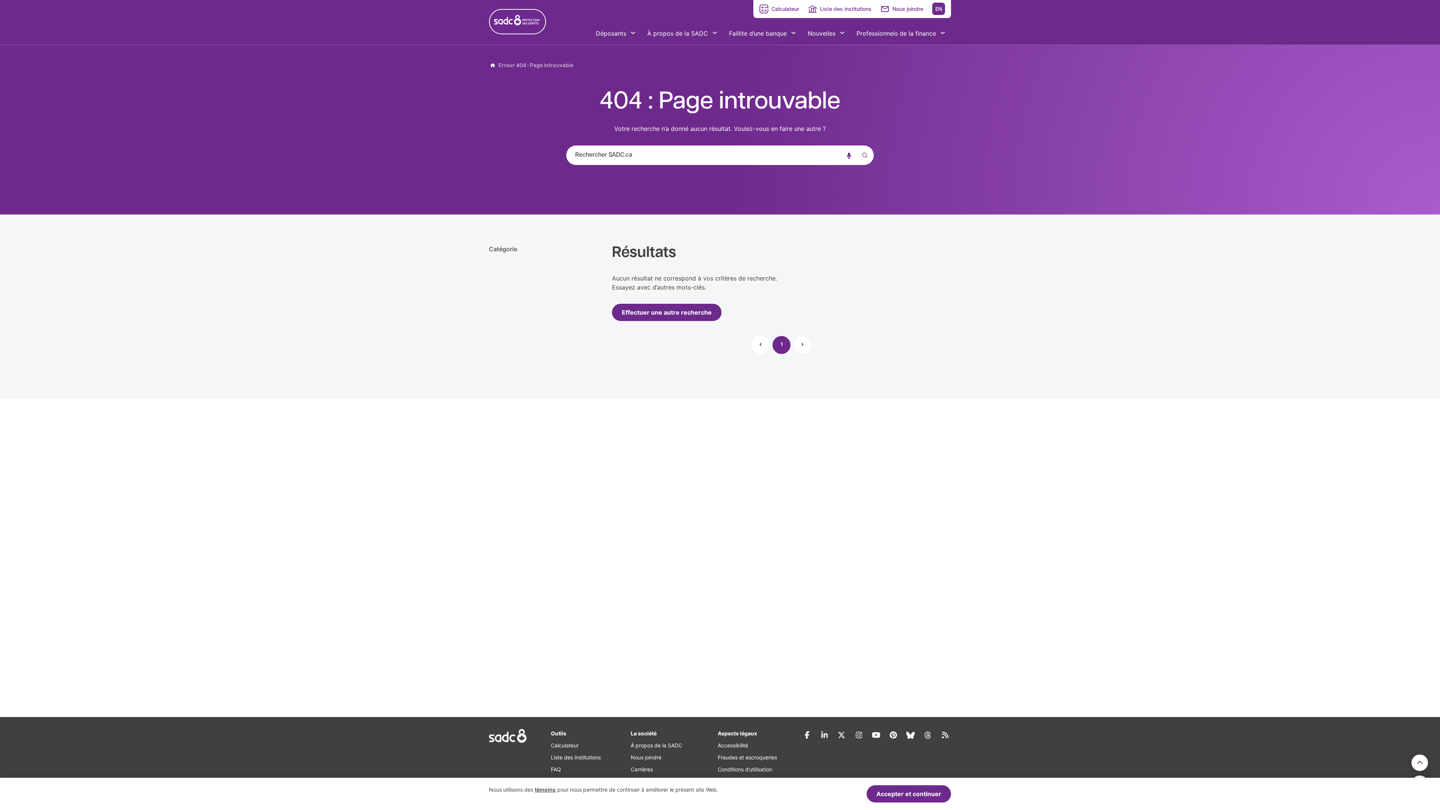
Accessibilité (733, 745)
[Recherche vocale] (849, 155)
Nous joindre (907, 9)
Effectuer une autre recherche (667, 312)
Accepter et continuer (908, 794)
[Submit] (863, 162)
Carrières (642, 769)
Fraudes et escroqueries (747, 757)
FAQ (556, 769)
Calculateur (785, 9)
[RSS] (945, 735)
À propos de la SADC (656, 745)
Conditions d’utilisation (745, 769)
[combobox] (720, 155)
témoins (545, 789)
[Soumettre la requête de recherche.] (863, 155)
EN (938, 9)
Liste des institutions (846, 9)
